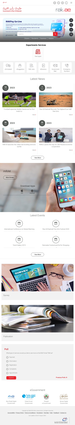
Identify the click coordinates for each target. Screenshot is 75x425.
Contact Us (63, 413)
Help (51, 413)
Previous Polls (61, 377)
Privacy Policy (20, 413)
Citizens (26, 38)
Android (32, 193)
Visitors (51, 38)
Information (13, 361)
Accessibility (11, 413)
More (33, 114)
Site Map (46, 413)
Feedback (56, 413)
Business (43, 38)
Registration (13, 365)
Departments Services (36, 45)
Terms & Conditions (30, 413)
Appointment (13, 373)
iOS (22, 193)
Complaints (12, 369)
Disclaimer (40, 413)
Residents (35, 38)
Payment (12, 357)
